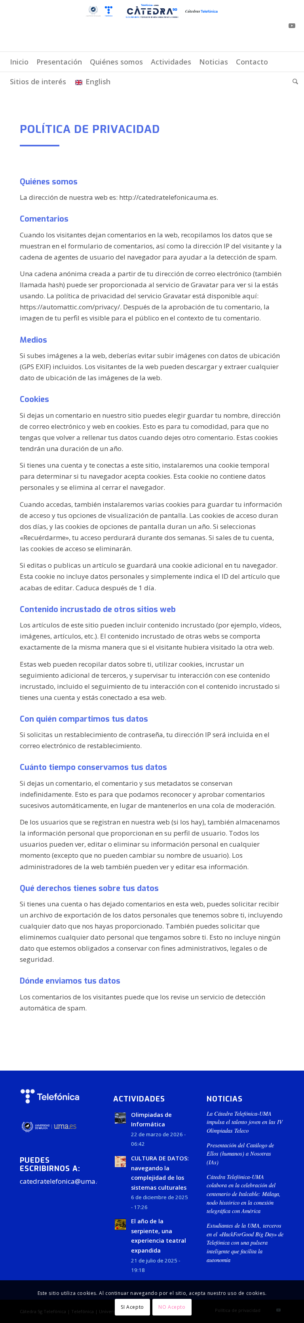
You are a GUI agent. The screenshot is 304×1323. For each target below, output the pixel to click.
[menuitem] (19, 62)
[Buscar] (293, 81)
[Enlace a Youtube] (292, 26)
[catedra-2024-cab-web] (152, 25)
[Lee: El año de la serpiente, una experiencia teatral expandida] (120, 1224)
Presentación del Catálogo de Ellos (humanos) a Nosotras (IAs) (240, 1153)
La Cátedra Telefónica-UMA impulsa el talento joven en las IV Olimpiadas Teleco (245, 1122)
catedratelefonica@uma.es (62, 1181)
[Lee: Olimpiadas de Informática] (120, 1118)
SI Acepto (132, 1307)
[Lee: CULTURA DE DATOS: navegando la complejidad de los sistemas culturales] (120, 1161)
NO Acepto (171, 1307)
